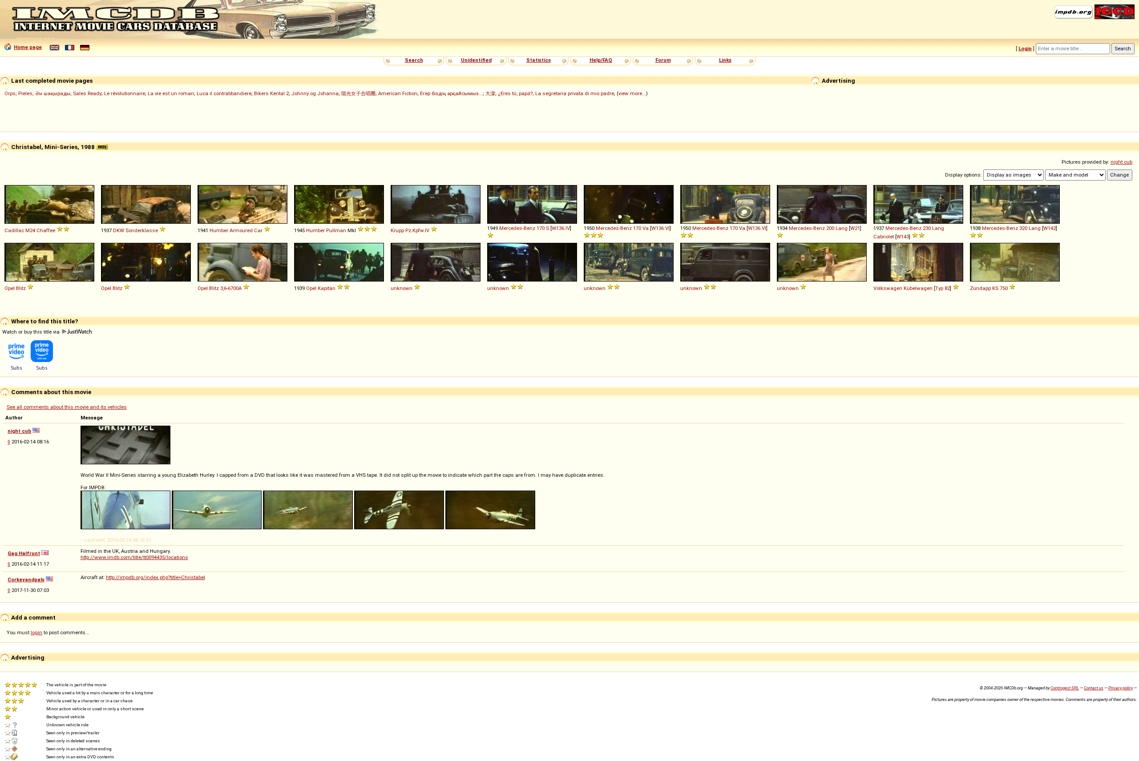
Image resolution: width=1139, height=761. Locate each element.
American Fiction (397, 93)
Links (725, 60)
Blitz (21, 288)
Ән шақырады (52, 93)
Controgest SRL (1064, 687)
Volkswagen (887, 288)
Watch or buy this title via (31, 332)
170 (541, 228)
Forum (663, 60)
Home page (28, 47)
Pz (408, 230)
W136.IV (561, 228)
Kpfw (418, 230)
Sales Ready (87, 93)
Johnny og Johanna (315, 93)
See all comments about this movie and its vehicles (67, 407)
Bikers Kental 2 (271, 93)
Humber (219, 230)
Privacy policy (1120, 687)
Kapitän (326, 288)
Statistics (538, 60)
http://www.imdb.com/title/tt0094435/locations (134, 557)
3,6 (223, 288)
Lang (842, 228)
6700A (235, 288)
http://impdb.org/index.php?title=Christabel (155, 577)
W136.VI (660, 228)
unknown (401, 288)
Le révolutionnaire (124, 93)
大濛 (490, 93)
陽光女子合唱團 (358, 93)
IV (427, 230)
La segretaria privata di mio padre (574, 93)
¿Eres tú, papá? (515, 93)
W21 (855, 228)
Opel (9, 288)
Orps (10, 93)
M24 (30, 230)
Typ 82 (942, 288)
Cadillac (14, 230)
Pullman (336, 230)
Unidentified (476, 60)
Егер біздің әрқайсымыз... (451, 93)
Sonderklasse (141, 230)
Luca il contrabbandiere (224, 93)
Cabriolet (883, 237)
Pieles (25, 93)
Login (1025, 48)
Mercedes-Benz (517, 228)
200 (830, 228)
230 (927, 228)
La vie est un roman (171, 93)
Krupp (397, 230)
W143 (903, 237)
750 (1004, 288)
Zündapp (980, 288)
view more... (632, 93)
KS (995, 288)
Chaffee (45, 230)
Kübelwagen (918, 288)
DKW (118, 230)
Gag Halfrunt (24, 553)
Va (645, 228)
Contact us (1093, 687)
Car (258, 230)
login (36, 632)
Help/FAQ (601, 60)
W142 (1049, 228)
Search (414, 60)
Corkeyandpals (26, 579)
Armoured (241, 230)
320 (1023, 228)
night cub (1121, 162)
